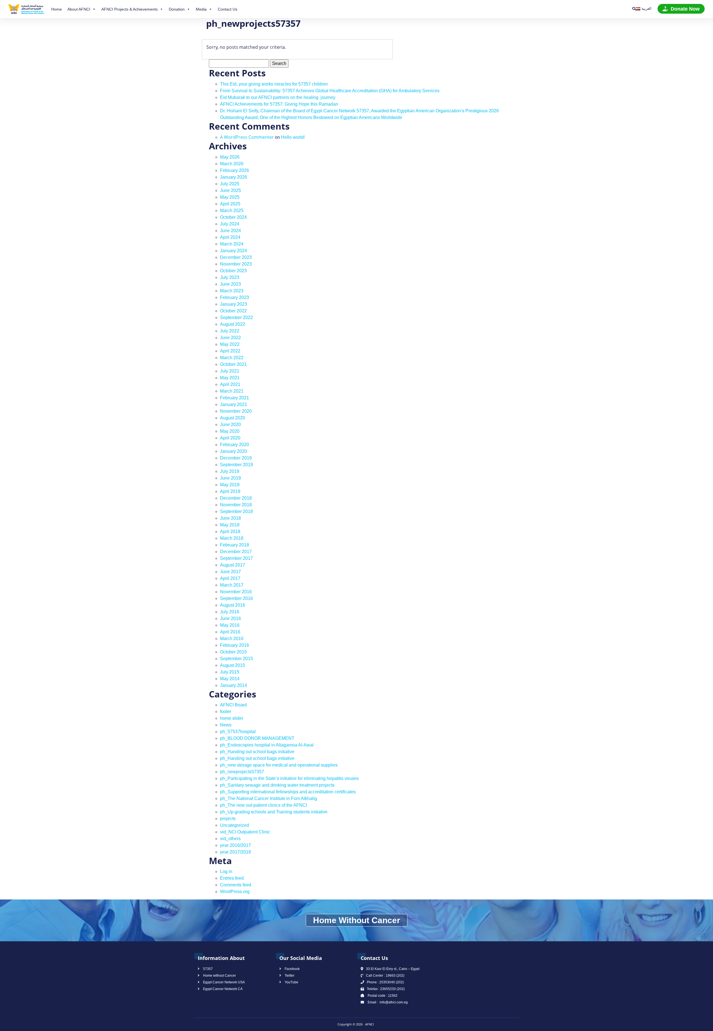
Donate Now (685, 9)
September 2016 (236, 598)
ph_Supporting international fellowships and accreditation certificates (288, 791)
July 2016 (229, 611)
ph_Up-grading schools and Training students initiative (274, 811)
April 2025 (230, 203)
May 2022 (230, 344)
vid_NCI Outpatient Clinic (245, 832)
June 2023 (230, 284)
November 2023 (236, 264)
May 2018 (230, 524)
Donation (177, 9)
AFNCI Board (233, 704)
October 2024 (233, 217)
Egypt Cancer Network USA (224, 982)
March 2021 (231, 391)
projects (228, 818)
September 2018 (236, 511)
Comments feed (235, 884)
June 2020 (230, 424)
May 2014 (230, 678)
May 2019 (230, 484)
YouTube (291, 982)
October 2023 (233, 270)
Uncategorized (234, 825)
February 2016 (234, 645)
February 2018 (234, 545)
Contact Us (227, 9)
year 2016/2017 (235, 845)
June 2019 (230, 478)
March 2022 (231, 357)
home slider (231, 718)
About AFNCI (78, 9)
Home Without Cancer (356, 920)
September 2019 (236, 464)
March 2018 (231, 538)
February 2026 (234, 170)
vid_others (230, 838)
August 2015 (232, 665)
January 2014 (233, 685)
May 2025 (230, 197)
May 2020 (230, 431)
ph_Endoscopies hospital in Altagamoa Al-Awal (267, 745)
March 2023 (231, 290)
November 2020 (236, 411)
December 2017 (236, 551)
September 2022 (236, 317)
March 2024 (231, 244)
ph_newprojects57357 (242, 771)
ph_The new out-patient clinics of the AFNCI (263, 805)
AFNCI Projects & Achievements (129, 9)
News (225, 725)
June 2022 (230, 337)
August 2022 (232, 324)
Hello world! (293, 137)
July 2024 (229, 224)
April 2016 (230, 631)
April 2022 (230, 351)
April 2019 (230, 491)
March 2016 (231, 638)
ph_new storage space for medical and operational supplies (279, 765)
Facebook (292, 969)
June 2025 (230, 190)
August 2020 (232, 417)
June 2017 (230, 571)
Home (56, 9)
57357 (208, 969)
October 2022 (233, 310)
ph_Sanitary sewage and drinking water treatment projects (277, 785)
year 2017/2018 (235, 852)
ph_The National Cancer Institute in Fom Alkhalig (268, 798)
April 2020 (230, 438)
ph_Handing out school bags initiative (257, 751)
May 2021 (230, 377)
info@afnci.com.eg (393, 1002)
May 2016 (230, 625)
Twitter (289, 975)
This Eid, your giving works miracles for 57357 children (274, 84)
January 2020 (233, 451)
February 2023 (234, 297)
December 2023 (236, 257)
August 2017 (232, 565)
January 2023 (233, 304)
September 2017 (236, 558)
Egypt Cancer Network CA (223, 989)
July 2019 (229, 471)
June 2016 (230, 618)
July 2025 (229, 183)
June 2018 (230, 518)
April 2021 (230, 384)
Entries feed (232, 878)
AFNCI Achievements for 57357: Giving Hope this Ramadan (279, 104)
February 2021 (234, 397)
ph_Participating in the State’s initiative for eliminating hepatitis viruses (289, 778)
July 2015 (229, 672)
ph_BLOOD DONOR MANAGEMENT (257, 738)
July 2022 (229, 331)
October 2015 (233, 652)
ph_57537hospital (238, 731)
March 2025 (231, 210)
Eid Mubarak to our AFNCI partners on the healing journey (277, 97)
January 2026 (233, 177)
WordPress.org (235, 891)
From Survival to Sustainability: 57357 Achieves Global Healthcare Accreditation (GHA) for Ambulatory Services (329, 90)
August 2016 (232, 605)
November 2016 (236, 591)
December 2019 (236, 458)
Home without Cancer (219, 975)
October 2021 (233, 364)
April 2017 (230, 578)
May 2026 (230, 157)
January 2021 (233, 404)
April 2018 (230, 531)
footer (225, 711)
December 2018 (236, 498)
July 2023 (229, 277)
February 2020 (234, 444)
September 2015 (236, 658)
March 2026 (231, 163)
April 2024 (230, 237)
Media (201, 9)
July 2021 (229, 371)
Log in (226, 871)
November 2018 (236, 504)
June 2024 (230, 230)
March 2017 (231, 585)
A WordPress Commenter (247, 137)
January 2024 (233, 250)
